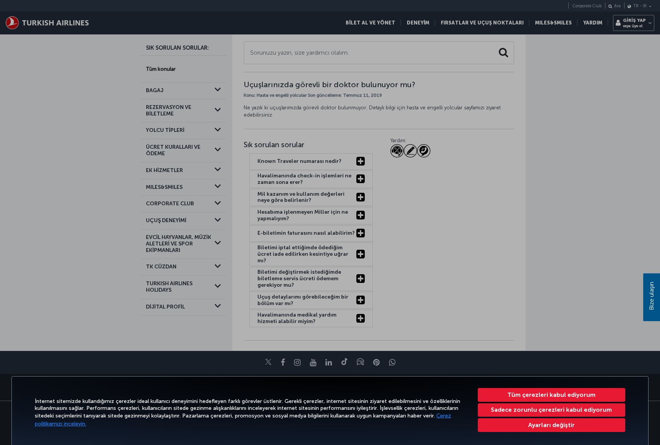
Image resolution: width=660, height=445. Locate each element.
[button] (552, 425)
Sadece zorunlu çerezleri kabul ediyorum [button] (551, 409)
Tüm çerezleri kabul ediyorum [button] (551, 394)
